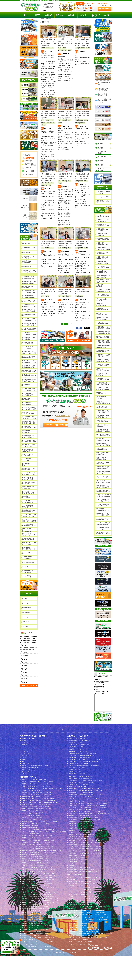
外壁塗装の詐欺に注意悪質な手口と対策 (102, 257)
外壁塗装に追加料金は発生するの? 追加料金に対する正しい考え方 (85, 794)
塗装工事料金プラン (83, 15)
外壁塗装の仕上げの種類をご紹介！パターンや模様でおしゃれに (37, 946)
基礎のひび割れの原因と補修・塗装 (101, 458)
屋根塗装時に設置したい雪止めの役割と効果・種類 (29, 426)
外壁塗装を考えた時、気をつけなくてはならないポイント (36, 856)
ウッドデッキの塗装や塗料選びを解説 (28, 492)
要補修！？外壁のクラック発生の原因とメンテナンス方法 (36, 844)
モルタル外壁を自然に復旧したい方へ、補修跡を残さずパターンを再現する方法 (41, 850)
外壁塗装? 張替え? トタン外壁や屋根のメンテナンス (81, 801)
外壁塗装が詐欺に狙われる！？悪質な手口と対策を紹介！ (36, 863)
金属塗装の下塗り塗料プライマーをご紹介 (102, 318)
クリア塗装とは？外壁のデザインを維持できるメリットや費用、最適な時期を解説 (88, 917)
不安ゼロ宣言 (25, 757)
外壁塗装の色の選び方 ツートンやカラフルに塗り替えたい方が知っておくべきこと (42, 788)
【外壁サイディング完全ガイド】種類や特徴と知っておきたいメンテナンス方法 (41, 848)
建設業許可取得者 (26, 612)
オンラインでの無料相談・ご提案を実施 (102, 215)
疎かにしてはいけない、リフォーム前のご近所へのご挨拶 (36, 804)
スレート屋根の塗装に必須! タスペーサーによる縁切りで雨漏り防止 (38, 869)
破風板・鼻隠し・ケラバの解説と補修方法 (29, 398)
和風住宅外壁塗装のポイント (101, 393)
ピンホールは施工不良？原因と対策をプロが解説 (28, 366)
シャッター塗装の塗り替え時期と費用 (27, 501)
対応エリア (25, 761)
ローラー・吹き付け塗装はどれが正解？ (101, 407)
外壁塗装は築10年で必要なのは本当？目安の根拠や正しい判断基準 (38, 798)
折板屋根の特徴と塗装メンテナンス (26, 464)
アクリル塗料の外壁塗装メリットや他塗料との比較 (29, 319)
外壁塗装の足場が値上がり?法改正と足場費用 (103, 346)
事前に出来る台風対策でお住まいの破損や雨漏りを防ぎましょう (37, 914)
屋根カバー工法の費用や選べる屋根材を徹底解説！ (81, 778)
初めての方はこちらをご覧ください (77, 738)
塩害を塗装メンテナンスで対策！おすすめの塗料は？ (35, 906)
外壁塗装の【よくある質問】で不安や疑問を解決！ (34, 779)
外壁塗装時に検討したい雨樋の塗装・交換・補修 (28, 422)
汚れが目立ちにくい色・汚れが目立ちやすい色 (104, 89)
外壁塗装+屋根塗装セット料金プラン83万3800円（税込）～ (83, 753)
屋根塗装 (29, 90)
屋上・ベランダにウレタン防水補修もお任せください (29, 529)
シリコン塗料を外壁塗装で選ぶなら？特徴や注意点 (29, 329)
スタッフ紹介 (25, 603)
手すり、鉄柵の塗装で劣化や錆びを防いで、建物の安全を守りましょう (86, 840)
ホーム (26, 15)
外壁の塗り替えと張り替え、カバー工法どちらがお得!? (35, 823)
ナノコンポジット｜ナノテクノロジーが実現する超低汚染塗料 (84, 896)
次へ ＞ (73, 323)
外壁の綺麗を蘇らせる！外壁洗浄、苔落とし (102, 416)
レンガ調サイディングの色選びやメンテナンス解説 (29, 352)
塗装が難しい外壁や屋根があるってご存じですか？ (103, 365)
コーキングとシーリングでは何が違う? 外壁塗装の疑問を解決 (37, 877)
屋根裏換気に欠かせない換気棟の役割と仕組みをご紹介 (35, 904)
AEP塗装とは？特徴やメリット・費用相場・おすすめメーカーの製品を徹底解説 (88, 919)
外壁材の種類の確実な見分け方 (100, 285)
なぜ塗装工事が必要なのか (29, 247)
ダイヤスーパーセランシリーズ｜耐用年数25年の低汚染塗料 (83, 887)
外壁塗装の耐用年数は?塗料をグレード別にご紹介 (29, 305)
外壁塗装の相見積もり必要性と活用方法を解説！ (103, 239)
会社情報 (24, 759)
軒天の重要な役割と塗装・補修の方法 (27, 403)
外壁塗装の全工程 (26, 266)
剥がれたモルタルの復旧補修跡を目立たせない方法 (29, 361)
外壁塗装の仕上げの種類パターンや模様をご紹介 (102, 514)
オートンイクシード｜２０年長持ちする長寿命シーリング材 (83, 908)
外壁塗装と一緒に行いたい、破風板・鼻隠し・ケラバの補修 (83, 817)
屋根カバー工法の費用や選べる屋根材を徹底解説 (28, 296)
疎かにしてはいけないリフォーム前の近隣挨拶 (102, 267)
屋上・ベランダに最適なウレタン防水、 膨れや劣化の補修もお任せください (40, 900)
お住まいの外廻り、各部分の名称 (30, 825)
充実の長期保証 (26, 755)
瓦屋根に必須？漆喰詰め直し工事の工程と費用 (80, 809)
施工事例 (37, 15)
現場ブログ (25, 742)
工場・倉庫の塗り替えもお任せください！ (103, 192)
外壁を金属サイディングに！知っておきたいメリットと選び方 (84, 799)
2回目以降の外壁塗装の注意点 (101, 304)
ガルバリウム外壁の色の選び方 (101, 299)
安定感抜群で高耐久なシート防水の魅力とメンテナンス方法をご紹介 (38, 902)
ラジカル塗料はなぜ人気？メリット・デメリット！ (103, 528)
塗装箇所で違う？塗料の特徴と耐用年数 (102, 309)
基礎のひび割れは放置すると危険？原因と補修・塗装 (35, 919)
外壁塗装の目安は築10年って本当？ (27, 261)
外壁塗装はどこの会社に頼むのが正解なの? (32, 871)
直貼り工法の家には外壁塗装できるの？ (101, 374)
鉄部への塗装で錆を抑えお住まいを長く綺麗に (28, 478)
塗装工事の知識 (26, 243)
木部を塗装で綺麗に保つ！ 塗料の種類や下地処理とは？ (35, 908)
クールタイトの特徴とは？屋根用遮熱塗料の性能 (103, 523)
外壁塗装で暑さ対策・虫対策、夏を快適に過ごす (80, 867)
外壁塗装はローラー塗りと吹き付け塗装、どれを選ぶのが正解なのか (38, 875)
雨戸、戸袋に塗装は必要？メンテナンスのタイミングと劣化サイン (85, 850)
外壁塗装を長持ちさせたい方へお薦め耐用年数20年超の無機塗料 (84, 931)
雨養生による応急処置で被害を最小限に (102, 453)
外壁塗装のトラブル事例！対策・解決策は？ (103, 463)
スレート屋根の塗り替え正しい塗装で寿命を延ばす (29, 440)
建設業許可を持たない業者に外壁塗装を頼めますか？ (35, 765)
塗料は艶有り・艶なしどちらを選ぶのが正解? (102, 379)
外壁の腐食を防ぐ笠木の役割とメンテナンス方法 (29, 417)
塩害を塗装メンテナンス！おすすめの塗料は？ (29, 543)
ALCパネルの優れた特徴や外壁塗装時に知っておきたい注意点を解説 (38, 879)
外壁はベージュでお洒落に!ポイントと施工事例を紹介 (103, 495)
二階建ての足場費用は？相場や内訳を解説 (102, 351)
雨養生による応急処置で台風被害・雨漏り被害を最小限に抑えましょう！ (39, 917)
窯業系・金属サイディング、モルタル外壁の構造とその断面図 (37, 883)
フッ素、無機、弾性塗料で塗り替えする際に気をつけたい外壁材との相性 (39, 887)
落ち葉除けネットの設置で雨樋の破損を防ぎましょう (82, 832)
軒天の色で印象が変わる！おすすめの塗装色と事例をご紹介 (83, 821)
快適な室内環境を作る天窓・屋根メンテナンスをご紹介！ (83, 823)
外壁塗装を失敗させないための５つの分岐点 (33, 790)
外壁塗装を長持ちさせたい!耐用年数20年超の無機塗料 (103, 327)
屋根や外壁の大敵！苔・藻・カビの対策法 (102, 421)
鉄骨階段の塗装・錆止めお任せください (28, 482)
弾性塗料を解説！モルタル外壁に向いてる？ (103, 509)
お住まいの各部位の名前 (28, 301)
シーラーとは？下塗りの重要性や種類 (102, 323)
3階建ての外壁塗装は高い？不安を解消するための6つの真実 (36, 808)
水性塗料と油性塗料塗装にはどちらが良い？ (102, 383)
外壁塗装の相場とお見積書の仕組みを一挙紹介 (80, 757)
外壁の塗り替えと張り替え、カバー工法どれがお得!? (102, 281)
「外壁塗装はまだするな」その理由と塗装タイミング (29, 271)
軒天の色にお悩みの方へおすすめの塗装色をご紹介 (29, 408)
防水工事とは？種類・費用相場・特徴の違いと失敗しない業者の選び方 (39, 896)
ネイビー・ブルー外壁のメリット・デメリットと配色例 (35, 927)
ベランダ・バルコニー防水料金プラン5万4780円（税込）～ (83, 755)
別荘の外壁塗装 (72, 865)
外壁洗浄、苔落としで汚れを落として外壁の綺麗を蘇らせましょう (85, 853)
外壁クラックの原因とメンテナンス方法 (28, 347)
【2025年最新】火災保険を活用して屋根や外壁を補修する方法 (84, 765)
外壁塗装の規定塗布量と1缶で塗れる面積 (102, 411)
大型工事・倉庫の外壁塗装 (75, 861)
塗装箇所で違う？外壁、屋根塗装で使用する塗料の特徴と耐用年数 (85, 923)
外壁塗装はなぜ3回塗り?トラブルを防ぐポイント (28, 389)
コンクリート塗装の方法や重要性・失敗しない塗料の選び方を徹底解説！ (86, 848)
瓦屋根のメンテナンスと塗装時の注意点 (28, 468)
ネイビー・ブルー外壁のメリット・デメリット (102, 477)
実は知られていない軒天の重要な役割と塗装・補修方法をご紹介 (84, 819)
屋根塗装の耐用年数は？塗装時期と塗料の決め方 (102, 467)
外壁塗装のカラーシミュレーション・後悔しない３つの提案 (36, 792)
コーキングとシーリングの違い (29, 552)
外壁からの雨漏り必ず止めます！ (77, 767)
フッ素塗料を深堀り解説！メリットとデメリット (103, 505)
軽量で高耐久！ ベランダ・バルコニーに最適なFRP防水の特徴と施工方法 (40, 898)
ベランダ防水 (29, 99)
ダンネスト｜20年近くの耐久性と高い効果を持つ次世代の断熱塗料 (85, 902)
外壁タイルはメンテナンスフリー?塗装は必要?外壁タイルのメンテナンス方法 (87, 805)
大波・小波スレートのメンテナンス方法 (28, 576)
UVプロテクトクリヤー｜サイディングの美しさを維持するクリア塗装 (85, 900)
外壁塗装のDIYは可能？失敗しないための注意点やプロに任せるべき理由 (39, 821)
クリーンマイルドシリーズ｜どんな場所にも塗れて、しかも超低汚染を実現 (87, 906)
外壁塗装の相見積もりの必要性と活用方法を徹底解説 (35, 860)
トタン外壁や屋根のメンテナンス (27, 459)
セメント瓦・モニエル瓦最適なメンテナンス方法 (28, 473)
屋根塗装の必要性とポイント (76, 771)
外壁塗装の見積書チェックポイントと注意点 (103, 248)
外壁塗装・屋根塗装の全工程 (76, 747)
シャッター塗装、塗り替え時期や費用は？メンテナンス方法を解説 (85, 846)
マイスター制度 (26, 753)
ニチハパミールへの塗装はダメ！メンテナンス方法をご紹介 (36, 910)
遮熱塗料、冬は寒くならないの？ (77, 921)
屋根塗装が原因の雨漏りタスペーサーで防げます (28, 445)
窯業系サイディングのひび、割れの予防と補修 (102, 369)
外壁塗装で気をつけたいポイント (28, 384)
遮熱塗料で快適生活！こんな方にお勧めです (79, 894)
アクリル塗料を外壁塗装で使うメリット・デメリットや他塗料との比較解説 (87, 912)
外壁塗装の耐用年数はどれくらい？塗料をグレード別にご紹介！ (37, 835)
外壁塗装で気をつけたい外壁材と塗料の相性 (28, 571)
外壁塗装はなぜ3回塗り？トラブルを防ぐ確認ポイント (35, 858)
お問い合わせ (25, 621)
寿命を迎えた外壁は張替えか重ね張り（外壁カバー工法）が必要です (85, 780)
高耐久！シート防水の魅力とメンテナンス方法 (28, 534)
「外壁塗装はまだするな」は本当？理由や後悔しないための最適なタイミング (41, 800)
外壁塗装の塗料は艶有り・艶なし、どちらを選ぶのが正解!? (83, 927)
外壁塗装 (29, 85)
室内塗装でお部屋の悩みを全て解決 (77, 786)
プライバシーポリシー (28, 617)
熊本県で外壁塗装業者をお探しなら (30, 767)
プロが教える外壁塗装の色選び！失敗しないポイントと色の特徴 (37, 781)
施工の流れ (71, 15)
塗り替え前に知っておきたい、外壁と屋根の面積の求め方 (36, 881)
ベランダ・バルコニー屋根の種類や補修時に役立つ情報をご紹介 (37, 894)
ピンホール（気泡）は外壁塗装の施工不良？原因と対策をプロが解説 (38, 852)
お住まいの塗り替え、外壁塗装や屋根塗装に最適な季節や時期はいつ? (39, 840)
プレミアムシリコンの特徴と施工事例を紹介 (102, 519)
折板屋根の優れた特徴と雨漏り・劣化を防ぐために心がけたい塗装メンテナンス (88, 803)
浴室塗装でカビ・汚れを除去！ (27, 496)
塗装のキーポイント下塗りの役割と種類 (101, 313)
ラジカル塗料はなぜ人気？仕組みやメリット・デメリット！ (36, 944)
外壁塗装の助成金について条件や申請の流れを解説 (81, 792)
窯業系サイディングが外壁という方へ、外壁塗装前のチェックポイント (86, 942)
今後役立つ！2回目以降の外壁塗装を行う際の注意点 (81, 782)
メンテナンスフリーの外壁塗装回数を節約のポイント (103, 290)
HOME (42, 18)
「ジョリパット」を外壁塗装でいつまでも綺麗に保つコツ (36, 885)
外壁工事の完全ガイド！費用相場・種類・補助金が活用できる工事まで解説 (40, 802)
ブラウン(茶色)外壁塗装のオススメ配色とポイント (103, 500)
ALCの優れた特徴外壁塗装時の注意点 (27, 557)
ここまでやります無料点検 (94, 15)
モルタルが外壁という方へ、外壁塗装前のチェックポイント (83, 939)
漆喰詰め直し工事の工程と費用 (101, 397)
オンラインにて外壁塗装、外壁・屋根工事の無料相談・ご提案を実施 (85, 790)
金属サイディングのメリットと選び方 (27, 454)
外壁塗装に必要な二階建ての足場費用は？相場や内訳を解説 (83, 871)
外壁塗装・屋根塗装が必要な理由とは (31, 815)
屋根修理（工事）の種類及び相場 (27, 287)
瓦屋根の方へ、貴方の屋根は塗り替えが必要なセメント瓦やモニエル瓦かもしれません (90, 813)
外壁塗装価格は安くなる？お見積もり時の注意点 (29, 282)
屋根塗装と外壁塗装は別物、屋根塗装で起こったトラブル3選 (37, 867)
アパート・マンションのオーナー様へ (102, 197)
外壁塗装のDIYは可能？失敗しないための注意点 (102, 360)
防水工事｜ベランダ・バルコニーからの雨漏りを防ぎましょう (84, 788)
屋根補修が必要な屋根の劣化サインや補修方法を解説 (82, 834)
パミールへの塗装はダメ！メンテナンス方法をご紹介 (103, 435)
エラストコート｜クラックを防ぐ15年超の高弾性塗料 (82, 898)
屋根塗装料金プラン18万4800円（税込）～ (79, 751)
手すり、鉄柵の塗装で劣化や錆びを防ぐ (28, 487)
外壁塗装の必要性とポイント (76, 769)
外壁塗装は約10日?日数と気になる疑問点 (102, 262)
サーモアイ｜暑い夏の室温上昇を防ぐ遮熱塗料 (80, 881)
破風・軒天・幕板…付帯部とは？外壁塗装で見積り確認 (82, 815)
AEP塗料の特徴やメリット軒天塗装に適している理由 (103, 533)
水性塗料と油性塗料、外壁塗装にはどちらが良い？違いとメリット (85, 929)
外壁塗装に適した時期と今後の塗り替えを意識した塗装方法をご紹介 (38, 838)
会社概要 (106, 15)
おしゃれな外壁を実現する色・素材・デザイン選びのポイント (37, 925)
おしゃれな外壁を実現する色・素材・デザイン (103, 472)
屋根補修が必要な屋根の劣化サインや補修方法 (28, 436)
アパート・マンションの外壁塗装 (77, 863)
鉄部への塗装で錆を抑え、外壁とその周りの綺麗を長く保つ (83, 836)
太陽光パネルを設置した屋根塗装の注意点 (102, 425)
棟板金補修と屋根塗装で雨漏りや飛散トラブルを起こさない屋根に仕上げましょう (42, 892)
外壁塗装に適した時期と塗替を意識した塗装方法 (28, 310)
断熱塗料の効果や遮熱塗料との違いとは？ (102, 439)
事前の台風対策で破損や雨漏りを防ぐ (101, 449)
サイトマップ (25, 626)
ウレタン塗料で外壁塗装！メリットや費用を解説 (29, 324)
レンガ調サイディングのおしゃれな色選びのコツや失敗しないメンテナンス (40, 846)
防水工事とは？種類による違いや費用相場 (29, 520)
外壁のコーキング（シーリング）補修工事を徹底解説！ (82, 796)
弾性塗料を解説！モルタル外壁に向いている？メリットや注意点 (37, 942)
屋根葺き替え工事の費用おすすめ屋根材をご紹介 (28, 291)
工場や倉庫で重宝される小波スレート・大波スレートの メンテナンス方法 (40, 890)
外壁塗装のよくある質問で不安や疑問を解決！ (103, 220)
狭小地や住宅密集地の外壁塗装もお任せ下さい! (28, 450)
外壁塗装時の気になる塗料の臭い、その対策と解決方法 (35, 806)
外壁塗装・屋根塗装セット (29, 94)
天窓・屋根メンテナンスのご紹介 (28, 412)
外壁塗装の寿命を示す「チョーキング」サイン (28, 343)
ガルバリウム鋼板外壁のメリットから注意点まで (102, 295)
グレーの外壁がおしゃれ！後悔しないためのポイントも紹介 (36, 929)
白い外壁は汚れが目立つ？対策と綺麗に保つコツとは (103, 491)
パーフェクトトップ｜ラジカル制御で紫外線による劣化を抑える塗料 (85, 877)
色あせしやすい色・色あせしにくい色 (103, 94)
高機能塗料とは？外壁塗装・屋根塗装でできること (29, 376)
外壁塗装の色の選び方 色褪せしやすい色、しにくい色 (35, 784)
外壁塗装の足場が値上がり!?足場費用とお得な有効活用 (82, 869)
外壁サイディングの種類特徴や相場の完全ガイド (28, 356)
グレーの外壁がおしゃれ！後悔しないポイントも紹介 (103, 481)
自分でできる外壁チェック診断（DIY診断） (32, 819)
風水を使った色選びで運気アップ (104, 83)
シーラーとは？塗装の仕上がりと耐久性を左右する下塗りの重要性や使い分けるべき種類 (90, 933)
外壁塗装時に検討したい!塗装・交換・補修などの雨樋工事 (83, 828)
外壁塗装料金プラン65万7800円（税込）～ (79, 749)
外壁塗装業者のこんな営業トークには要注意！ (103, 355)
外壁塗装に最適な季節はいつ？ (28, 315)
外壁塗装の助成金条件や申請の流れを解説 (102, 225)
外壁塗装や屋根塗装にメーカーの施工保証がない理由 (103, 332)
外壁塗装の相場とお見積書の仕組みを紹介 (102, 243)
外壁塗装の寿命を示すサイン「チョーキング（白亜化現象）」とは (38, 842)
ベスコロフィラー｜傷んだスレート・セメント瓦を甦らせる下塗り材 (85, 885)
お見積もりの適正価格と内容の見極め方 (102, 253)
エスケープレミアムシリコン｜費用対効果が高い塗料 (82, 890)
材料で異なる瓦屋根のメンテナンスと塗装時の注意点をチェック (84, 811)
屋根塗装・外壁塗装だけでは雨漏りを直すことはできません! (36, 811)
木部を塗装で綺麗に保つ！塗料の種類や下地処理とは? (103, 430)
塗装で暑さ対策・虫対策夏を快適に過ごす (28, 338)
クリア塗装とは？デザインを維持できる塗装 (29, 333)
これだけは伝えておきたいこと (29, 747)
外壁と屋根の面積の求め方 (29, 562)
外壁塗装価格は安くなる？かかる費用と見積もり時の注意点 (83, 761)
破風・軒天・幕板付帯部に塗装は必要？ (28, 394)
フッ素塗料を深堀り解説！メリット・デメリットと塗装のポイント (38, 939)
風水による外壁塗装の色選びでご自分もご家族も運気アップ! (36, 794)
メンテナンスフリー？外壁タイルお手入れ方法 (102, 388)
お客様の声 (48, 15)
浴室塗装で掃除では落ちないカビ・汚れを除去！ (80, 844)
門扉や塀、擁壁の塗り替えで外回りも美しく (79, 784)
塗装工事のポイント (27, 252)
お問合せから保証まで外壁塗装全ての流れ (79, 744)
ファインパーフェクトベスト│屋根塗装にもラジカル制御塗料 (83, 879)
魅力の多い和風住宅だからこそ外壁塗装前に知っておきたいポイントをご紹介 (87, 807)
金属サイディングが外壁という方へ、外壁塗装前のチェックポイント (85, 944)
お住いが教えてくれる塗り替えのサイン (28, 257)
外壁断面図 (25, 566)
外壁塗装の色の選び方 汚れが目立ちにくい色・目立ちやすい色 (37, 786)
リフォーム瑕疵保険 (27, 749)
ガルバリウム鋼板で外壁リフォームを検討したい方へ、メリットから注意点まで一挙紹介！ (44, 831)
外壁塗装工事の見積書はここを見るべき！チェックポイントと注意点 (85, 759)
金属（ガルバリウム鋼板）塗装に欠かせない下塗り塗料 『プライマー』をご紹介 (88, 937)
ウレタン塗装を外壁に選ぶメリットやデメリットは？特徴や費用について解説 (87, 914)
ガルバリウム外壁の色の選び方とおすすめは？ (33, 833)
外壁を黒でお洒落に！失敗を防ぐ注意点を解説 (102, 486)
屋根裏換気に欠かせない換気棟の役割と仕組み (28, 538)
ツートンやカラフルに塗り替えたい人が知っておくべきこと (104, 100)
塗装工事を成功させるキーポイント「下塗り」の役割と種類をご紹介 (85, 935)
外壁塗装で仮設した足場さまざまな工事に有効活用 (103, 341)
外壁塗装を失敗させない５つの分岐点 (102, 229)
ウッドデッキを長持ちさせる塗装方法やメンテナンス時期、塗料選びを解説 (87, 842)
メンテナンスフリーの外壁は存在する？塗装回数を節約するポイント (38, 829)
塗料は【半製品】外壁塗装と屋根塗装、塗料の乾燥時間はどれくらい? (39, 873)
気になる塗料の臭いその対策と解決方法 (101, 271)
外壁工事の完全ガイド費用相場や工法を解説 (28, 277)
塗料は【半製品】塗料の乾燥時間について (28, 548)
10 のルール (25, 751)
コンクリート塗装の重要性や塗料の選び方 (28, 506)
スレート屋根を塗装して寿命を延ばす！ (78, 859)
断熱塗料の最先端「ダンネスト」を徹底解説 (103, 444)
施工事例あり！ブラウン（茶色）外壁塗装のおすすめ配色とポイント (38, 937)
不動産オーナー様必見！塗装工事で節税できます (102, 337)
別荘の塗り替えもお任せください (103, 201)
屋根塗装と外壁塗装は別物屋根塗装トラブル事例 (29, 380)
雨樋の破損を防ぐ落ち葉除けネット (26, 431)
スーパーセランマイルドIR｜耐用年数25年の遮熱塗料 (82, 883)
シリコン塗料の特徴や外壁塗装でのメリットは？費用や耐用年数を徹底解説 (87, 910)
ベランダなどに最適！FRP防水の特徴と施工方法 (29, 524)
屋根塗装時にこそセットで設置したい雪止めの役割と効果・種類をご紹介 (86, 830)
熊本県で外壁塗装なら (28, 607)
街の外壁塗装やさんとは (28, 738)
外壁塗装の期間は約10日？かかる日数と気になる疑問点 (35, 796)
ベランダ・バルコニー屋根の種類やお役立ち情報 (29, 515)
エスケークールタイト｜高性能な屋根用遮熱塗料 (80, 892)
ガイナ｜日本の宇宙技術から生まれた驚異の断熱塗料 (82, 904)
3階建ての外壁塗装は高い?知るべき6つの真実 (103, 276)
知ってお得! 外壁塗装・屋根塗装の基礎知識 (32, 813)
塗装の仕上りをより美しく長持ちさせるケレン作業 (29, 370)
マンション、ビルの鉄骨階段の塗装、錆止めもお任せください (84, 838)
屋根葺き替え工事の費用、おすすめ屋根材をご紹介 (81, 776)
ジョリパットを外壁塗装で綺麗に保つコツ (103, 402)
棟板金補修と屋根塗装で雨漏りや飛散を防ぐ (28, 510)
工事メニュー (60, 15)
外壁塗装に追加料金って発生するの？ (101, 234)
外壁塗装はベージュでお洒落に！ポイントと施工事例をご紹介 (37, 935)
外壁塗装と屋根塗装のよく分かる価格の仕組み (80, 740)
